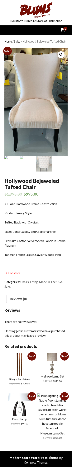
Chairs (24, 282)
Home (8, 41)
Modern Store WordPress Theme (34, 457)
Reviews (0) (18, 299)
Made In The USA (50, 282)
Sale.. (17, 41)
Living (34, 282)
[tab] (18, 299)
